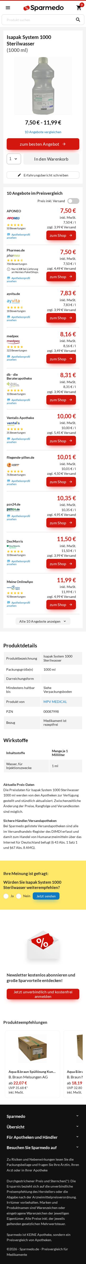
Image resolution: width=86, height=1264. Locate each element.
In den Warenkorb (51, 159)
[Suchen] (77, 20)
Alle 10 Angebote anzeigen (40, 621)
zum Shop (58, 235)
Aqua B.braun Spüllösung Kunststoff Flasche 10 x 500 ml (32, 1072)
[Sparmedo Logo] (44, 8)
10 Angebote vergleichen (43, 132)
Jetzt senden (46, 896)
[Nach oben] (78, 1253)
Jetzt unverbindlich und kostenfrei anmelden (43, 994)
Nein (26, 896)
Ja (12, 896)
